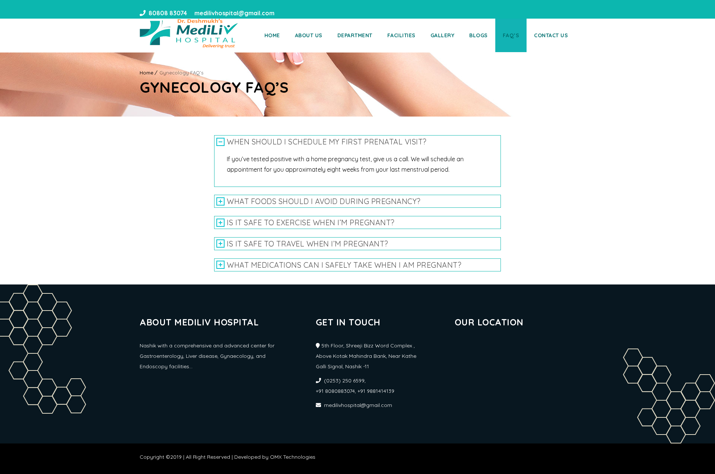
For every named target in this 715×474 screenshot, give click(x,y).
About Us (308, 35)
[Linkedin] (296, 13)
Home (272, 35)
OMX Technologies (292, 457)
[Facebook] (282, 13)
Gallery (442, 35)
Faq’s (511, 35)
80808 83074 (168, 13)
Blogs (478, 35)
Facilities (401, 35)
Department (354, 35)
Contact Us (551, 35)
